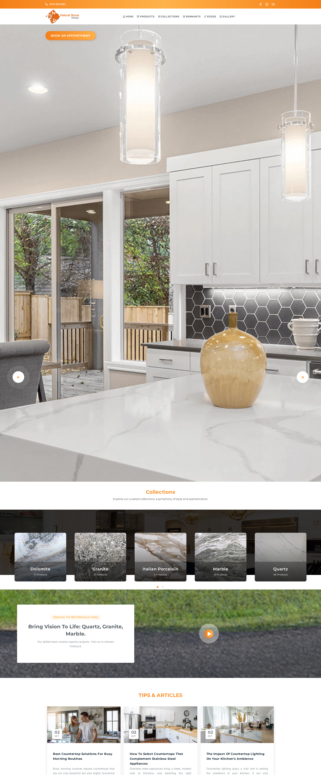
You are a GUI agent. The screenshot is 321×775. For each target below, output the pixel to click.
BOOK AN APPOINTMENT (70, 36)
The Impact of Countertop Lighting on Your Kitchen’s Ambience (235, 756)
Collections (170, 16)
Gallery (228, 16)
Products (146, 16)
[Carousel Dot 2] (163, 587)
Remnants (193, 16)
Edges (211, 16)
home (129, 16)
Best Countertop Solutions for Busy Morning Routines (82, 756)
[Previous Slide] (18, 377)
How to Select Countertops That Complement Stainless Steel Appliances (156, 758)
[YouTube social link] (273, 4)
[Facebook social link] (260, 4)
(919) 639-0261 (57, 4)
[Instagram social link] (266, 4)
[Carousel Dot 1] (158, 587)
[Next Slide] (302, 377)
